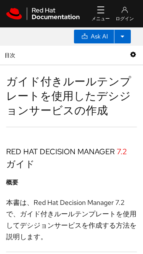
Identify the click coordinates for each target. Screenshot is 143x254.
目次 (11, 55)
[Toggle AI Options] (122, 36)
